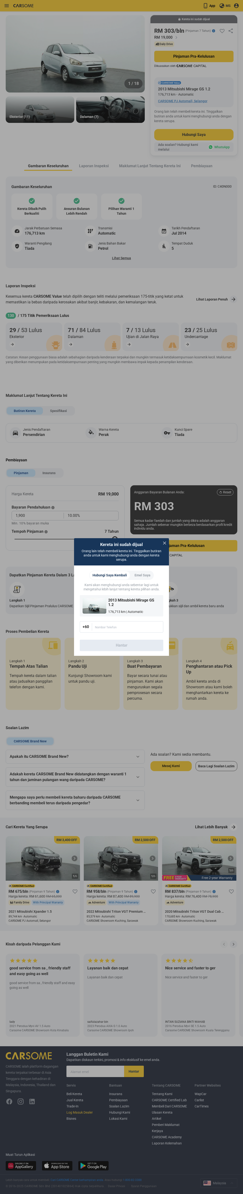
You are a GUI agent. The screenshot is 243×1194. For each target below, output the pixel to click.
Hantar (121, 645)
